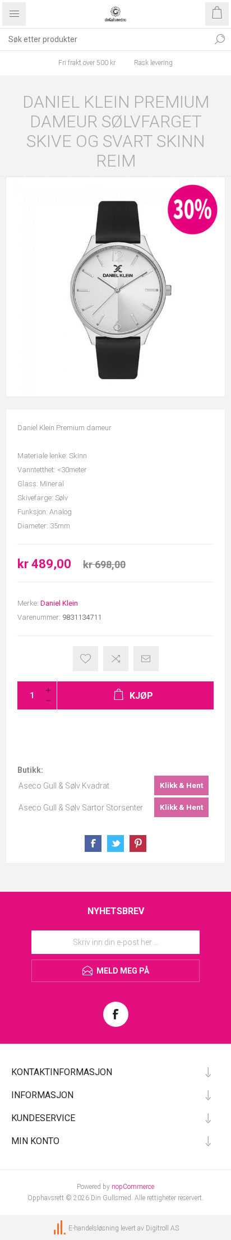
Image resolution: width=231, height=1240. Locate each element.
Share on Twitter (115, 843)
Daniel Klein (59, 603)
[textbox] (104, 39)
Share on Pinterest (138, 843)
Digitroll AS (162, 1228)
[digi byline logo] (60, 1228)
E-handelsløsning (93, 1228)
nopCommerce (133, 1187)
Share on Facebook (93, 843)
